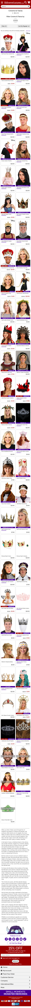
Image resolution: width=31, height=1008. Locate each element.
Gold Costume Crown (6, 529)
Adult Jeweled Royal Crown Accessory (7, 80)
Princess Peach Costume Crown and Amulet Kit (22, 556)
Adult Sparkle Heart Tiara (22, 424)
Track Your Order (9, 974)
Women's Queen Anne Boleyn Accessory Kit (23, 372)
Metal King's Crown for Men (22, 793)
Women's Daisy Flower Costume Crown (21, 661)
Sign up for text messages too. (11, 958)
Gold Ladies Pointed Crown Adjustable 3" (7, 320)
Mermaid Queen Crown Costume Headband (6, 214)
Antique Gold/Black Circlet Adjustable (22, 80)
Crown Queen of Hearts (6, 345)
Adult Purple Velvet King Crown (22, 581)
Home (5, 967)
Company (4, 981)
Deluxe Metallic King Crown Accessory (7, 767)
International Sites (7, 984)
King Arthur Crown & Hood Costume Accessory (22, 241)
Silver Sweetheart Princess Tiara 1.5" (7, 451)
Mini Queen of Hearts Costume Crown (23, 214)
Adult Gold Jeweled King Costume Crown (22, 160)
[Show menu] (2, 2)
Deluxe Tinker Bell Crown (7, 819)
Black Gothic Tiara (20, 767)
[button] (29, 2)
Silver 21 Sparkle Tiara (6, 293)
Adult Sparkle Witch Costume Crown (23, 451)
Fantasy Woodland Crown (7, 688)
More (2, 987)
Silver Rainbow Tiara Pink (22, 267)
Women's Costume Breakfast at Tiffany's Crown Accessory (23, 740)
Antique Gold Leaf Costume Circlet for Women (7, 581)
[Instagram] (17, 939)
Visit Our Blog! (16, 943)
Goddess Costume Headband (8, 793)
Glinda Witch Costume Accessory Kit (6, 187)
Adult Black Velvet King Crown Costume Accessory (22, 503)
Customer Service (7, 977)
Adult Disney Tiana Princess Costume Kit (22, 293)
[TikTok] (24, 939)
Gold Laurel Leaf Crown (22, 107)
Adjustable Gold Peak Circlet (23, 187)
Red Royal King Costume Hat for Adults (8, 53)
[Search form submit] (28, 6)
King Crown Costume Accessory (6, 503)
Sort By (22, 26)
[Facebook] (6, 939)
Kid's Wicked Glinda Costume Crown (23, 608)
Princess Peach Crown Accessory (6, 556)
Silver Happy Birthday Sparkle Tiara (6, 107)
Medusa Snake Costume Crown (7, 424)
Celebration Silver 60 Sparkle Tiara (8, 740)
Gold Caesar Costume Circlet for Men (23, 134)
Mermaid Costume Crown (22, 688)
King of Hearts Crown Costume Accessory (21, 478)
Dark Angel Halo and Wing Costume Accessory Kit (7, 608)
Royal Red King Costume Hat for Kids (8, 267)
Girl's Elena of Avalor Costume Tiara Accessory (8, 715)
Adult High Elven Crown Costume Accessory (7, 635)
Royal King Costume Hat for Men (7, 134)
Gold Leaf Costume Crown (22, 529)
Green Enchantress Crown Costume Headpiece (22, 320)
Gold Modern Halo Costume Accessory (22, 715)
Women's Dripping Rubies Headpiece (7, 661)
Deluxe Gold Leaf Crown (7, 372)
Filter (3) (4, 26)
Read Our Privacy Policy (15, 964)
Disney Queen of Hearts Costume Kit (7, 160)
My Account (7, 970)
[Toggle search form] (25, 2)
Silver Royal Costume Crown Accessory (23, 635)
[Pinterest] (13, 939)
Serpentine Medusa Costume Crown (23, 345)
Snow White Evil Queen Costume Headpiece (6, 241)
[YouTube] (21, 939)
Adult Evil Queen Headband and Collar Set (23, 53)
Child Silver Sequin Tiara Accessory (7, 478)
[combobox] (14, 6)
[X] (10, 939)
